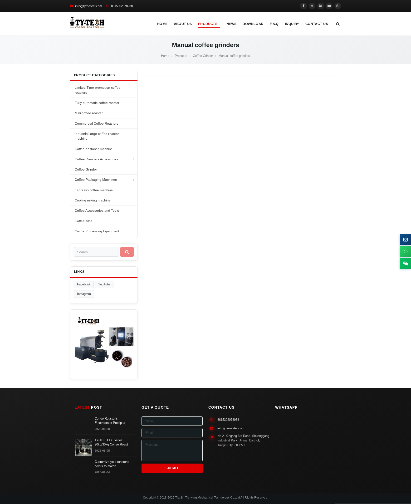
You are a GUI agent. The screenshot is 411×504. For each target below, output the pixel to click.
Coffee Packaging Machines (96, 179)
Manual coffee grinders (205, 45)
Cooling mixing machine (93, 200)
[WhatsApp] (337, 6)
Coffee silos (83, 221)
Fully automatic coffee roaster (97, 103)
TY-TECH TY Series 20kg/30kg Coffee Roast (111, 442)
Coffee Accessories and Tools (97, 210)
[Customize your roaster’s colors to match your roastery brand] (83, 469)
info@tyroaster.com (230, 428)
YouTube (104, 284)
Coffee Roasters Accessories (96, 159)
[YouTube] (329, 6)
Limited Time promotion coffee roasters (97, 90)
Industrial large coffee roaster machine (97, 136)
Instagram (84, 294)
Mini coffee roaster (89, 113)
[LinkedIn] (320, 6)
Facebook (84, 284)
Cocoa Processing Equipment (97, 231)
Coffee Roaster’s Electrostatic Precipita (110, 421)
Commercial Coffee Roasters (96, 123)
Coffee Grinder (86, 169)
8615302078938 (228, 419)
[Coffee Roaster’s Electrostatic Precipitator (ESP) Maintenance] (83, 426)
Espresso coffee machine (94, 190)
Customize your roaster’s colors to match (112, 464)
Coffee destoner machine (94, 149)
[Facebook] (303, 6)
